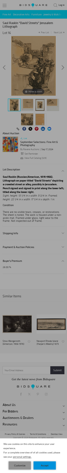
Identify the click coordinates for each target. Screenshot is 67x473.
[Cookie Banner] (33, 455)
